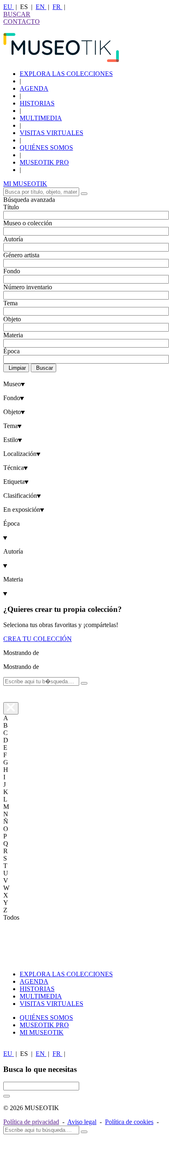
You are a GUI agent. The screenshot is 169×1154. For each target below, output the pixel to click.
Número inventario (27, 287)
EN (41, 6)
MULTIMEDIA (41, 117)
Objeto (12, 319)
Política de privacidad (31, 1121)
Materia (13, 335)
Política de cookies (129, 1121)
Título (11, 207)
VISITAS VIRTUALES (51, 132)
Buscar (44, 368)
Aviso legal (81, 1121)
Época (11, 351)
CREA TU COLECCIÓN (37, 638)
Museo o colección (27, 223)
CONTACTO (21, 21)
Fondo (11, 271)
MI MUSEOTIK (25, 183)
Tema (10, 303)
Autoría (13, 239)
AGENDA (34, 88)
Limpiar (17, 368)
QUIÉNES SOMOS (46, 147)
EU (8, 6)
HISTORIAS (37, 103)
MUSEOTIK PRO (44, 162)
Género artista (21, 255)
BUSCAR (16, 14)
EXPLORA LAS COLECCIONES (66, 73)
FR (57, 6)
